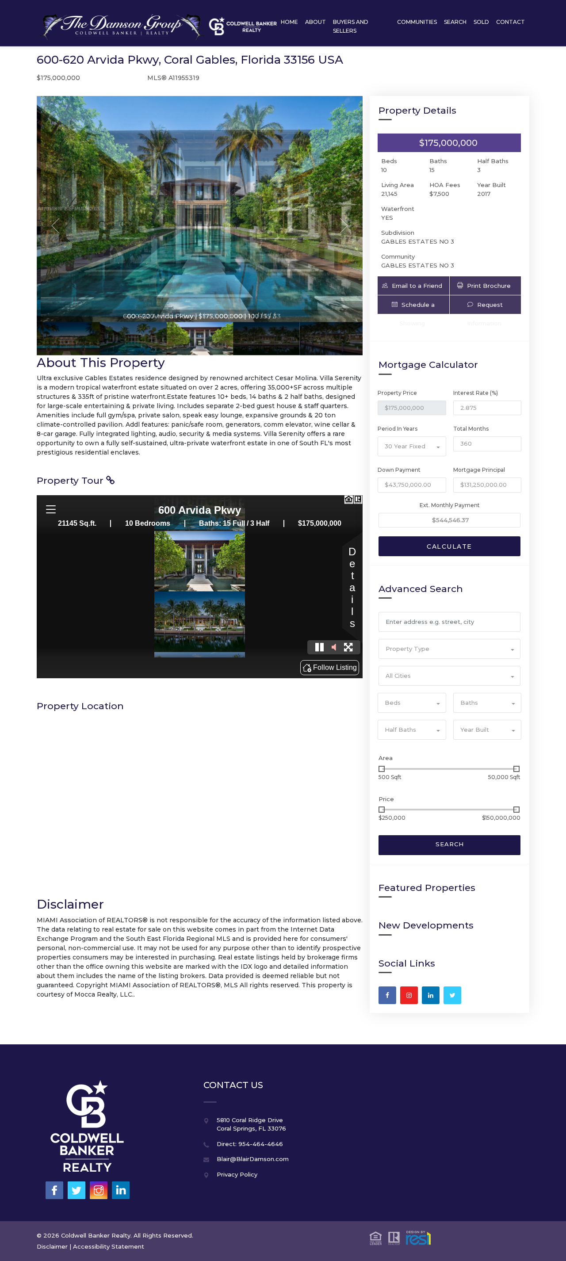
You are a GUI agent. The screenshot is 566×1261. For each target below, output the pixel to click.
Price (386, 798)
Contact (510, 22)
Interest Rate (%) (475, 393)
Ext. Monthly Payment (450, 505)
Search (455, 22)
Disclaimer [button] (52, 1246)
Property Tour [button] (71, 480)
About (315, 22)
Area (386, 757)
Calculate (449, 546)
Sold (481, 22)
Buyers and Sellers (350, 26)
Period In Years (397, 428)
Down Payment (399, 469)
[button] (413, 285)
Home (289, 22)
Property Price (397, 393)
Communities (417, 22)
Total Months (471, 428)
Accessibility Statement (108, 1246)
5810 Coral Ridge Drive (250, 1119)
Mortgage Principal (479, 469)
